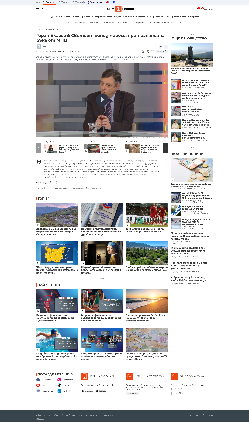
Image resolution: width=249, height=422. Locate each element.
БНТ (38, 2)
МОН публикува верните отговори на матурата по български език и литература (196, 95)
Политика (109, 23)
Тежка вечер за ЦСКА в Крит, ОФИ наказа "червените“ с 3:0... (146, 230)
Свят (67, 17)
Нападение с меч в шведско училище (192, 207)
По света (80, 23)
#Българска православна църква (86, 188)
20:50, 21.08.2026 (177, 271)
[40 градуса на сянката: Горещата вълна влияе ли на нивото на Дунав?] (176, 84)
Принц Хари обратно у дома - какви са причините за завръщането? (190, 265)
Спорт (75, 17)
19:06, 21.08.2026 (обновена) (193, 200)
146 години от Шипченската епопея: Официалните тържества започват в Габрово (190, 71)
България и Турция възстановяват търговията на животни (150, 148)
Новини (59, 17)
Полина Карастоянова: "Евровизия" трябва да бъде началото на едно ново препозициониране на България (196, 122)
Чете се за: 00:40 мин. (193, 271)
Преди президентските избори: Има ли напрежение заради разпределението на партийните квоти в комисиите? (196, 222)
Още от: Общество (189, 38)
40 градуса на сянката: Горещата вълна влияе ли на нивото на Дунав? (197, 82)
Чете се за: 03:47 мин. (192, 242)
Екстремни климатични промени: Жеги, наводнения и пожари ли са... (190, 236)
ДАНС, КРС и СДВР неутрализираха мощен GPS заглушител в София (197, 195)
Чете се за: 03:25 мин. (192, 189)
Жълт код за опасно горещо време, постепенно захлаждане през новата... (57, 270)
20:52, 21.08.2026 (177, 189)
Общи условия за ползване (47, 415)
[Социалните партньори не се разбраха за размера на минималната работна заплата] (192, 170)
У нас (68, 23)
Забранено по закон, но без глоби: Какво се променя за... (189, 279)
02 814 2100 (179, 389)
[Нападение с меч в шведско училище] (176, 210)
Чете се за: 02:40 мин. (192, 256)
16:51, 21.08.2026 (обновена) (193, 211)
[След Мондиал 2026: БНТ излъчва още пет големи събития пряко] (102, 340)
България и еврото (102, 17)
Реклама (102, 278)
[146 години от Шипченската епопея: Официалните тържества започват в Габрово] (192, 55)
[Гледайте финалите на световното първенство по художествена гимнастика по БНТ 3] (57, 301)
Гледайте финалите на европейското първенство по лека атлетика (101, 318)
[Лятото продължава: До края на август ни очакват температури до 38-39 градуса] (147, 301)
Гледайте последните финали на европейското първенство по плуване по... (56, 356)
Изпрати (132, 393)
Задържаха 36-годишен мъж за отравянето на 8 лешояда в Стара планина (56, 232)
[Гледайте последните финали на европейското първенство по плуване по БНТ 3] (57, 340)
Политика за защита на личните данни (106, 415)
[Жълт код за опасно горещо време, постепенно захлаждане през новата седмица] (57, 253)
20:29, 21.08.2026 (177, 283)
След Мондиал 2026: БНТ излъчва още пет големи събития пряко (102, 356)
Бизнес (117, 17)
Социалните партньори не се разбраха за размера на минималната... (191, 185)
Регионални (94, 23)
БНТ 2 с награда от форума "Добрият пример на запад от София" (69, 148)
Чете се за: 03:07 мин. (192, 283)
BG (209, 9)
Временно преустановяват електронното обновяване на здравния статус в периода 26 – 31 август (196, 109)
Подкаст (194, 17)
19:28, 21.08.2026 (177, 256)
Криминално (124, 23)
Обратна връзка (68, 415)
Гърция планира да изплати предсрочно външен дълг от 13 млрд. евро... (146, 356)
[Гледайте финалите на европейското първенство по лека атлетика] (102, 301)
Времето (85, 17)
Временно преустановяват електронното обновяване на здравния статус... (101, 232)
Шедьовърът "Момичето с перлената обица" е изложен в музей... (101, 270)
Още (180, 23)
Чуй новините (178, 17)
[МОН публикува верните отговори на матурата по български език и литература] (176, 97)
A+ (161, 47)
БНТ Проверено (155, 17)
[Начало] (51, 16)
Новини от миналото (134, 17)
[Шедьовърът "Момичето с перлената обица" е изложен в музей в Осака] (102, 253)
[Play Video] (102, 100)
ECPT (85, 415)
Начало (40, 30)
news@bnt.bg (180, 393)
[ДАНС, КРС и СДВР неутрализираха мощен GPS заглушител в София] (176, 197)
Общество (139, 23)
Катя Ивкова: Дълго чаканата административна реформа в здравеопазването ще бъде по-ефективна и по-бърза (197, 135)
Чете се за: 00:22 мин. (191, 213)
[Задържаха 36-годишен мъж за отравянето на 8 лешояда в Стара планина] (57, 215)
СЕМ (79, 415)
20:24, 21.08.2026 (189, 227)
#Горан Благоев (44, 188)
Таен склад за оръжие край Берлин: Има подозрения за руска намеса (188, 251)
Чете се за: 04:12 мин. (191, 228)
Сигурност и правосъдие (161, 23)
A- (166, 47)
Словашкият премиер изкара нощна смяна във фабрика (109, 148)
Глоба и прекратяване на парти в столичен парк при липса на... (147, 268)
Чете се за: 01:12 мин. (191, 202)
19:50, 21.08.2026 (177, 242)
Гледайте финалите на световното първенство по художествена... (55, 318)
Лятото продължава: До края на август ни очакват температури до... (145, 318)
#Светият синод (61, 188)
